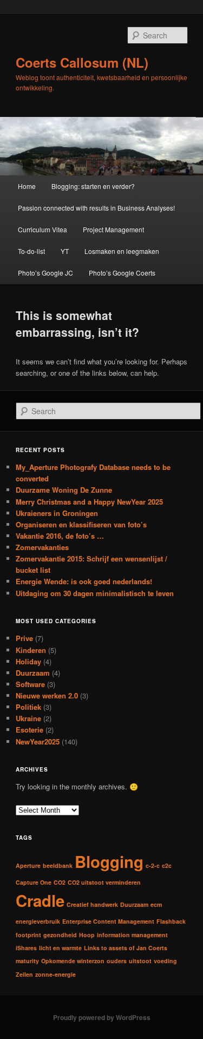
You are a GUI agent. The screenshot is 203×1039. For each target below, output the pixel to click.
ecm (156, 904)
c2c (167, 865)
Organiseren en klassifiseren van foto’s (81, 524)
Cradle (40, 900)
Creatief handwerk (92, 904)
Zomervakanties (42, 547)
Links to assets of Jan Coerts (125, 948)
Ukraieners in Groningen (57, 513)
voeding (165, 961)
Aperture (28, 865)
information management (132, 935)
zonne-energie (55, 974)
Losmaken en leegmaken (121, 251)
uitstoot (140, 961)
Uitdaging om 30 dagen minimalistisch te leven (95, 593)
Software (30, 684)
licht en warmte (60, 948)
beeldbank (58, 865)
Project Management (113, 229)
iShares (26, 948)
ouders (117, 961)
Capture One (33, 882)
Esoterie (29, 729)
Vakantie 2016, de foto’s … (60, 536)
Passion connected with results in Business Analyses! (96, 207)
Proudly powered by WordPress (101, 1017)
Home (27, 186)
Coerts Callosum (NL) (82, 62)
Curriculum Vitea (42, 229)
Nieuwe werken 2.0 (47, 695)
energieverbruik (38, 921)
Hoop (87, 935)
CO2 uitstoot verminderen (104, 882)
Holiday (28, 661)
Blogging (109, 861)
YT (65, 251)
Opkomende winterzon (72, 961)
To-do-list (31, 251)
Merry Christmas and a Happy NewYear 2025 (89, 501)
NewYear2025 (38, 741)
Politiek (28, 707)
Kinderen (31, 650)
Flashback (171, 921)
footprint (28, 935)
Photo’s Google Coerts (122, 272)
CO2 (60, 882)
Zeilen (24, 974)
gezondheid (60, 935)
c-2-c (153, 865)
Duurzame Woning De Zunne (64, 490)
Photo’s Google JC (45, 272)
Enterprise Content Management (108, 921)
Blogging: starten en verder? (93, 186)
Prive (24, 638)
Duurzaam (33, 673)
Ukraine (28, 718)
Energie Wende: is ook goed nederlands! (84, 581)
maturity (27, 961)
